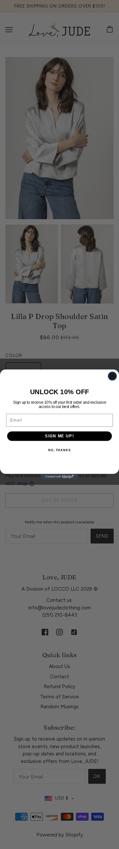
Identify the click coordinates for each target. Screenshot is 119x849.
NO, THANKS (59, 450)
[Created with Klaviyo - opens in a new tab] (59, 477)
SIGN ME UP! (59, 436)
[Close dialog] (112, 376)
